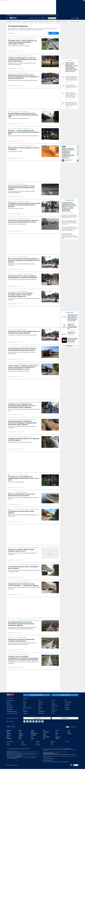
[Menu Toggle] (7, 18)
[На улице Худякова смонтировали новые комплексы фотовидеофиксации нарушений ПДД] (50, 117)
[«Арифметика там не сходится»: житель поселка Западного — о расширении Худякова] (50, 587)
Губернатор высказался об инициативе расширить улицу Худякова (21, 640)
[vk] (27, 721)
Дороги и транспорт (27, 707)
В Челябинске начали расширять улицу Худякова (21, 512)
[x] (36, 721)
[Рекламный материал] (52, 18)
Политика (54, 704)
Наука (39, 709)
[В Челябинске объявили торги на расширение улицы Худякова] (50, 570)
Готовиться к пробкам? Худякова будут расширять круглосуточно (21, 550)
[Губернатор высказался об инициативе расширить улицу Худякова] (50, 643)
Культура (40, 704)
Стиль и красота (68, 702)
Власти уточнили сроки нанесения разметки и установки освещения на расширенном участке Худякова (24, 260)
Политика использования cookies (48, 758)
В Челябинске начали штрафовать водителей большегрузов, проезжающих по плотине (23, 221)
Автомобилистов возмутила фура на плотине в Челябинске (23, 148)
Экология (67, 705)
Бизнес (24, 702)
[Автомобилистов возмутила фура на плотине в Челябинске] (50, 151)
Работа (53, 707)
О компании (9, 704)
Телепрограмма (33, 15)
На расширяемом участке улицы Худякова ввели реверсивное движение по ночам (22, 349)
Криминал (40, 702)
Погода (27, 15)
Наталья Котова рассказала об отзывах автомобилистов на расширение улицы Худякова (21, 187)
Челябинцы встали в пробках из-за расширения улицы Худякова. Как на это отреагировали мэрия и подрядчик (21, 405)
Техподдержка (9, 709)
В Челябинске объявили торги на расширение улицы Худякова (23, 567)
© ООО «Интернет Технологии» (12, 765)
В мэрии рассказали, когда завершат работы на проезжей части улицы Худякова (24, 332)
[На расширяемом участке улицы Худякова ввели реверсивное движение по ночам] (50, 352)
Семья (53, 713)
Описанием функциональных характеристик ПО (51, 753)
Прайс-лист (9, 702)
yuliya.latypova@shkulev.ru (67, 748)
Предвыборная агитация (12, 711)
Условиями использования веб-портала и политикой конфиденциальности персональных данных (59, 754)
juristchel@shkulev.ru (33, 757)
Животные (25, 711)
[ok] (30, 721)
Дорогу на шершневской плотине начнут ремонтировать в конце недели (21, 494)
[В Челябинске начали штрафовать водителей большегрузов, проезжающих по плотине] (50, 224)
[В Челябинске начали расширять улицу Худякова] (50, 514)
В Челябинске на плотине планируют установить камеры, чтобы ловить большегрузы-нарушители (20, 294)
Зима (39, 700)
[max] (33, 721)
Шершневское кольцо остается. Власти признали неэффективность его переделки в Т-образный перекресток (23, 76)
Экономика (67, 707)
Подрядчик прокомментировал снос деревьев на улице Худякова (23, 439)
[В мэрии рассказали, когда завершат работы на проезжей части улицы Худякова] (50, 335)
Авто (24, 700)
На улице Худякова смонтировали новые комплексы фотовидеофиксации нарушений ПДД (23, 114)
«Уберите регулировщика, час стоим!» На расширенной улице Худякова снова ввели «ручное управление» (22, 59)
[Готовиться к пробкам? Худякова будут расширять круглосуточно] (50, 553)
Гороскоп (44, 15)
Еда (24, 709)
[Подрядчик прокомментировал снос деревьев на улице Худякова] (50, 442)
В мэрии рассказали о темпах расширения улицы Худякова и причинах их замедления (22, 276)
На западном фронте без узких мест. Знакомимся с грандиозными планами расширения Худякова (21, 623)
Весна (24, 704)
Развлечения (54, 709)
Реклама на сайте (10, 700)
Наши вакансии (10, 707)
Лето (39, 705)
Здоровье (25, 713)
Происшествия (55, 705)
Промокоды (16, 15)
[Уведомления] (74, 18)
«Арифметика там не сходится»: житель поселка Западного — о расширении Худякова (23, 584)
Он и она (53, 700)
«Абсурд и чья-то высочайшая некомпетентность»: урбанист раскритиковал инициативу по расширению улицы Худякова (23, 658)
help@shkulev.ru (14, 758)
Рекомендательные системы (48, 760)
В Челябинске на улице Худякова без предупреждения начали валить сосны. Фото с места (24, 478)
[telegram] (24, 721)
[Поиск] (72, 18)
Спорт (66, 700)
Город (24, 705)
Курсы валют (50, 15)
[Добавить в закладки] (58, 51)
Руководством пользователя (48, 752)
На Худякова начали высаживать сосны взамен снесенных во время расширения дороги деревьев (24, 204)
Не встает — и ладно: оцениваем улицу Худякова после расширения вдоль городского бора (23, 132)
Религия (53, 711)
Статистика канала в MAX (12, 713)
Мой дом (40, 707)
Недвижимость (10, 15)
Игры (54, 15)
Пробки (37, 18)
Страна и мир (67, 704)
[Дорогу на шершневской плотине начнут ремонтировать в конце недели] (50, 497)
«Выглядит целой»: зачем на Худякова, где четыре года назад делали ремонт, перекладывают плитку (22, 42)
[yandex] (42, 721)
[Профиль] (77, 18)
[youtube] (39, 721)
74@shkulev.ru (19, 756)
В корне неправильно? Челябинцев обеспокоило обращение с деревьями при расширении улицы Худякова (22, 422)
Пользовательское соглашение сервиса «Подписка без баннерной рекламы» (56, 761)
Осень (53, 702)
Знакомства (22, 15)
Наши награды (10, 705)
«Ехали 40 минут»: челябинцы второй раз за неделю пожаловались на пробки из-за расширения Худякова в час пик (22, 367)
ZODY (58, 15)
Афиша (39, 15)
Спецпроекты (67, 709)
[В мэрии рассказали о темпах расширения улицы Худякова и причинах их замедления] (50, 279)
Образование (41, 713)
